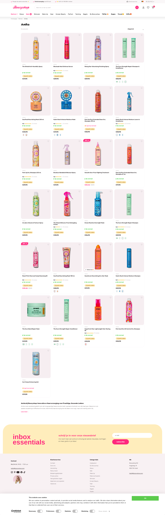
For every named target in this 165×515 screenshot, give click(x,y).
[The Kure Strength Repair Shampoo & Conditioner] (129, 48)
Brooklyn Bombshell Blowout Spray (64, 172)
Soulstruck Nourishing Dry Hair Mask (96, 276)
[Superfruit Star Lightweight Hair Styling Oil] (98, 310)
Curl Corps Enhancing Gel (30, 382)
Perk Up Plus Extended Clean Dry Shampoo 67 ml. (126, 173)
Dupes (113, 14)
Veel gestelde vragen (56, 478)
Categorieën (94, 460)
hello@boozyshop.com (17, 468)
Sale (91, 471)
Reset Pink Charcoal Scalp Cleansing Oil (34, 276)
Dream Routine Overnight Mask (94, 223)
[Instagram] (12, 472)
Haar (51, 14)
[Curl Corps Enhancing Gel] (36, 363)
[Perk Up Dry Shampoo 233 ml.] (36, 154)
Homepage (14, 18)
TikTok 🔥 (105, 14)
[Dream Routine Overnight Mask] (98, 204)
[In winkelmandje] (46, 59)
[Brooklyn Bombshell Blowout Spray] (67, 154)
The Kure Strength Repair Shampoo (127, 223)
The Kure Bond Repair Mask (31, 329)
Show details (103, 511)
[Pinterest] (14, 472)
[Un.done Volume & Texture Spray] (36, 204)
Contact (52, 463)
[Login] (143, 7)
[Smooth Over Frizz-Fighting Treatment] (98, 154)
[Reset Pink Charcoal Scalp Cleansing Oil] (36, 257)
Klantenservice (55, 460)
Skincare (37, 14)
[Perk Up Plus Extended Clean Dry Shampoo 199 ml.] (98, 101)
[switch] (58, 511)
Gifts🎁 (129, 14)
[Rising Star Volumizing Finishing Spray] (98, 48)
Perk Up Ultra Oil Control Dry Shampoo (128, 329)
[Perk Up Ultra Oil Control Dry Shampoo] (129, 310)
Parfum (70, 14)
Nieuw (22, 14)
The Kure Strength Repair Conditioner (65, 329)
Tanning (78, 14)
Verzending (53, 468)
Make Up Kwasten (95, 476)
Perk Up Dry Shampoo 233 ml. (31, 172)
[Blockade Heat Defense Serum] (67, 48)
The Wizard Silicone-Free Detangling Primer (65, 223)
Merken (14, 14)
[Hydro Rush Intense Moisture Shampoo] (129, 257)
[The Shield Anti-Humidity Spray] (36, 48)
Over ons (52, 465)
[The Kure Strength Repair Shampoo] (129, 204)
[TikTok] (24, 472)
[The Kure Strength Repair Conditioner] (67, 310)
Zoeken (137, 7)
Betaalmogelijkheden (56, 473)
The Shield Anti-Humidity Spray (32, 66)
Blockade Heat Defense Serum (63, 66)
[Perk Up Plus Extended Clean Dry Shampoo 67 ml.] (129, 154)
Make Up (45, 14)
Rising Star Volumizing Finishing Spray (97, 66)
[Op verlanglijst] (48, 35)
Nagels (85, 14)
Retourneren (54, 471)
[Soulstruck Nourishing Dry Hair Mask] (98, 257)
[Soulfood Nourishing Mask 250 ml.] (36, 101)
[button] (117, 82)
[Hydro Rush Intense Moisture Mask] (67, 101)
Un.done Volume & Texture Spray (32, 223)
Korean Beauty (61, 14)
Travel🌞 (121, 14)
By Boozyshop (95, 14)
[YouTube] (18, 472)
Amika (24, 64)
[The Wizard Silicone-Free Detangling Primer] (67, 204)
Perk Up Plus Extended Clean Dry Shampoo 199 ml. (95, 120)
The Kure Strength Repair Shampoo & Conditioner (127, 67)
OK (145, 498)
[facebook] (21, 472)
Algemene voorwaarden (57, 481)
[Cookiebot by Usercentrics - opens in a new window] (16, 511)
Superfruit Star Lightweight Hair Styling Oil (97, 329)
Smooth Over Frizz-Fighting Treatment (97, 172)
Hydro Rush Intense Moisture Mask (64, 119)
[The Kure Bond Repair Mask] (36, 310)
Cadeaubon (93, 463)
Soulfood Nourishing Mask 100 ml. (64, 276)
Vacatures (53, 483)
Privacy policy (54, 476)
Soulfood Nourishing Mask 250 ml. (33, 119)
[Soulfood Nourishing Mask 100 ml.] (67, 257)
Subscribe (120, 442)
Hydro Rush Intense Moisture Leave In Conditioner (128, 120)
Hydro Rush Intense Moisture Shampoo (128, 276)
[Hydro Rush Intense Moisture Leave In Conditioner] (129, 101)
